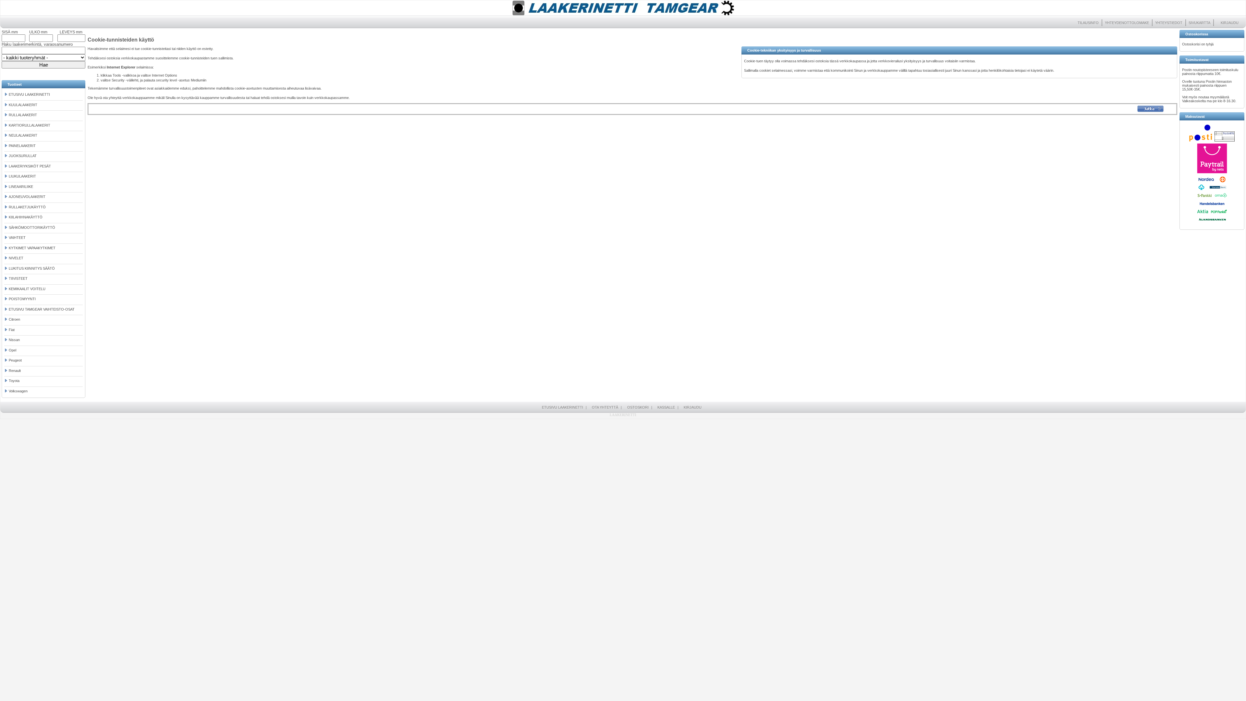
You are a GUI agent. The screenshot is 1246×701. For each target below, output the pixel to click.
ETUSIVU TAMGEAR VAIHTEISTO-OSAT (42, 309)
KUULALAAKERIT (23, 105)
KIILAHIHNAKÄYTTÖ (26, 217)
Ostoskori (638, 407)
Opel (12, 350)
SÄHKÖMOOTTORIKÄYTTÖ (32, 227)
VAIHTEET (17, 238)
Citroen (14, 319)
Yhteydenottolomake (1127, 23)
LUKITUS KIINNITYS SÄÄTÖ (32, 268)
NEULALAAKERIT (23, 135)
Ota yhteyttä (605, 407)
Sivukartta (1199, 23)
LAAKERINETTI (623, 415)
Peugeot (15, 360)
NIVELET (16, 258)
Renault (15, 371)
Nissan (14, 340)
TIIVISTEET (18, 278)
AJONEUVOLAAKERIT (27, 197)
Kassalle (666, 407)
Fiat (12, 330)
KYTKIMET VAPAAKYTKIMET (32, 248)
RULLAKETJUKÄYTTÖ (27, 207)
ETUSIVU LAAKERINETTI (29, 94)
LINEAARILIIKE (21, 187)
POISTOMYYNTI (22, 299)
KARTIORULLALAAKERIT (29, 125)
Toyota (14, 381)
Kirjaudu (1230, 23)
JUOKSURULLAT (23, 156)
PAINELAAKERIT (22, 146)
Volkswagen (18, 391)
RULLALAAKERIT (23, 115)
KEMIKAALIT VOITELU (27, 289)
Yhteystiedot (1168, 23)
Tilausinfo (1088, 23)
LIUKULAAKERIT (22, 176)
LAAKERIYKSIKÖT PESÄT (30, 166)
